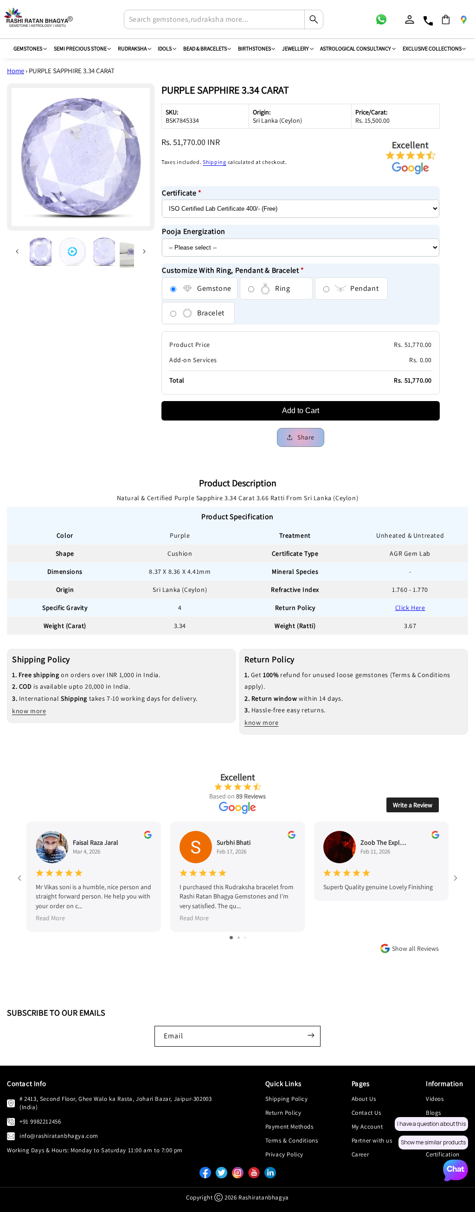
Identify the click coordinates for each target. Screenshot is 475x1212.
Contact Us (366, 1113)
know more (29, 711)
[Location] (463, 19)
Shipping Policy (286, 1099)
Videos (435, 1099)
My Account (367, 1126)
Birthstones (254, 48)
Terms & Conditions (291, 1140)
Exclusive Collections (432, 48)
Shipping (214, 161)
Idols (165, 48)
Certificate (182, 193)
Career (360, 1154)
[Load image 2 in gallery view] (104, 251)
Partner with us (372, 1140)
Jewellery (295, 48)
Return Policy (283, 1113)
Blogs (433, 1113)
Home (15, 70)
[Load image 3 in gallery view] (130, 251)
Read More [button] (50, 918)
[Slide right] (144, 251)
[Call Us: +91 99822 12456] (11, 1122)
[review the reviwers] (148, 836)
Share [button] (306, 437)
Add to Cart (300, 410)
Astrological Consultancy (355, 48)
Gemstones (27, 48)
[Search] (313, 19)
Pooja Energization (193, 231)
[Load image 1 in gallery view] (40, 251)
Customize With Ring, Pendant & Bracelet (233, 270)
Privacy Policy (284, 1154)
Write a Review (412, 805)
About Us (364, 1099)
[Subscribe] (311, 1035)
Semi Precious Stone (80, 48)
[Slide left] (17, 251)
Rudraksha (132, 48)
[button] (446, 19)
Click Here (410, 607)
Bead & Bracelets (205, 48)
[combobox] (223, 19)
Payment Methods (289, 1126)
